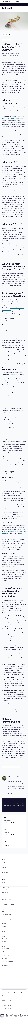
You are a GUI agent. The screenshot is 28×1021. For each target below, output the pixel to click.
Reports (3, 870)
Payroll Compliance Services (8, 906)
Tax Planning (4, 882)
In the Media (4, 867)
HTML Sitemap (5, 874)
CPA (15, 465)
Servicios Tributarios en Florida (8, 916)
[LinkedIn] (10, 1008)
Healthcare (4, 931)
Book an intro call (8, 809)
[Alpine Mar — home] (8, 9)
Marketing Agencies (6, 938)
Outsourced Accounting (6, 884)
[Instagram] (8, 1008)
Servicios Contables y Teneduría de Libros (10, 919)
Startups (3, 946)
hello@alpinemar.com (9, 961)
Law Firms (4, 936)
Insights (9, 34)
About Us (4, 865)
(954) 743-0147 (8, 958)
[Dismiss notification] (26, 1)
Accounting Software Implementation (9, 902)
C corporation (6, 228)
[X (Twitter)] (5, 1008)
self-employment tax (13, 374)
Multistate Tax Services (6, 911)
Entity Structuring (7, 39)
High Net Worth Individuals (7, 934)
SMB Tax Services (5, 892)
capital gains (11, 340)
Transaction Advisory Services (8, 904)
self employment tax (14, 382)
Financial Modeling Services (8, 909)
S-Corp (7, 321)
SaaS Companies (5, 948)
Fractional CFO (5, 889)
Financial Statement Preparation (8, 897)
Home (4, 34)
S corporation (6, 66)
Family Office (4, 929)
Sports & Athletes (5, 943)
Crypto (3, 951)
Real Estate (4, 941)
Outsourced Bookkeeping (7, 899)
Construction (4, 926)
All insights (6, 845)
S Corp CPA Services (6, 894)
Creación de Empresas (6, 914)
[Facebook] (2, 1008)
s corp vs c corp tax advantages (11, 767)
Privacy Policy (5, 872)
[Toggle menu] (24, 9)
